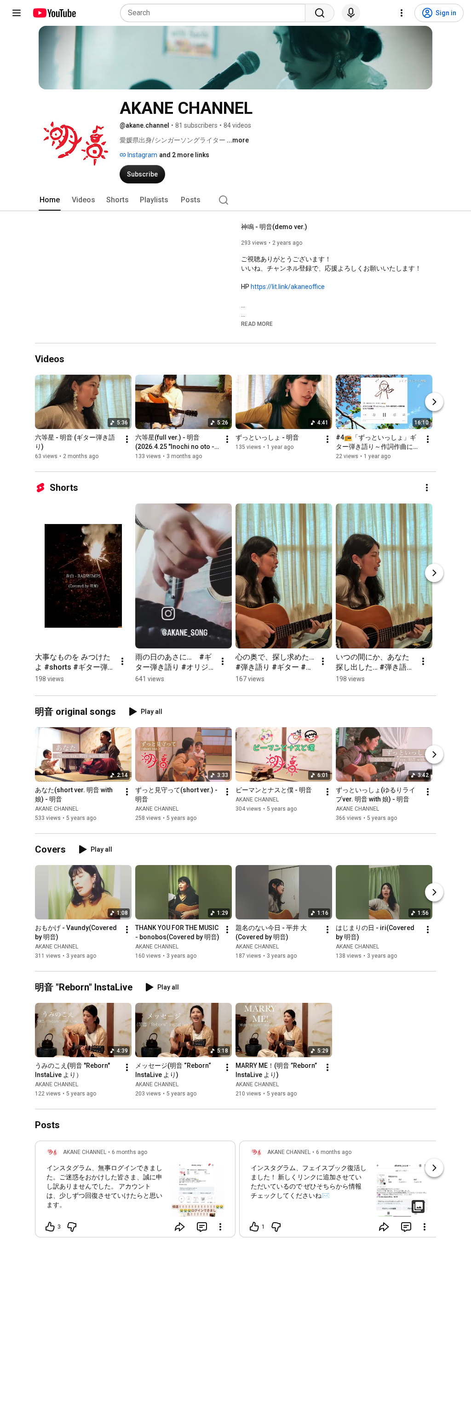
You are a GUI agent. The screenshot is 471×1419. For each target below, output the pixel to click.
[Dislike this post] (71, 1226)
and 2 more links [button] (184, 155)
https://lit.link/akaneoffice (288, 286)
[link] (135, 1192)
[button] (257, 323)
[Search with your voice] (351, 13)
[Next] (434, 402)
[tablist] (235, 200)
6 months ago (129, 1152)
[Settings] (401, 12)
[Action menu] (220, 1227)
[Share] (180, 1227)
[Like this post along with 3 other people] (50, 1226)
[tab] (50, 200)
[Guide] (16, 12)
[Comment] (202, 1227)
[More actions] (127, 439)
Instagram (141, 155)
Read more (257, 324)
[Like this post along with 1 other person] (254, 1226)
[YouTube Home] (54, 13)
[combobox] (215, 12)
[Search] (319, 13)
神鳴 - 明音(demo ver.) (274, 226)
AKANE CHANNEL (56, 809)
